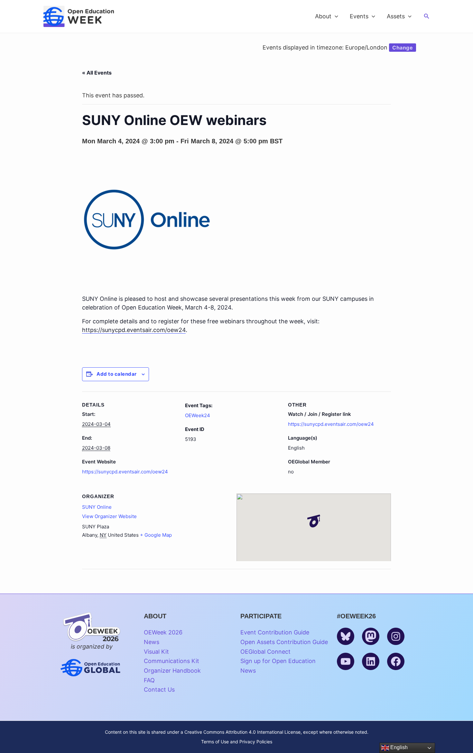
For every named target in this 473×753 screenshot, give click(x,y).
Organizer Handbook (172, 670)
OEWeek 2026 (163, 632)
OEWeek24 (197, 415)
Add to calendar (117, 374)
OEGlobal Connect (265, 651)
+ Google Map (156, 535)
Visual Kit (156, 651)
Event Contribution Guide (274, 632)
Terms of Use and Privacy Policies (236, 741)
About (323, 16)
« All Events (97, 72)
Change (402, 47)
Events (359, 16)
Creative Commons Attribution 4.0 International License (242, 732)
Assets (396, 16)
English (398, 747)
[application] (334, 16)
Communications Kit (171, 661)
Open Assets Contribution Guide (284, 642)
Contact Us (159, 689)
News (151, 642)
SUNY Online (97, 507)
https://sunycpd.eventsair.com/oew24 (125, 472)
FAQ (149, 680)
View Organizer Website (109, 516)
